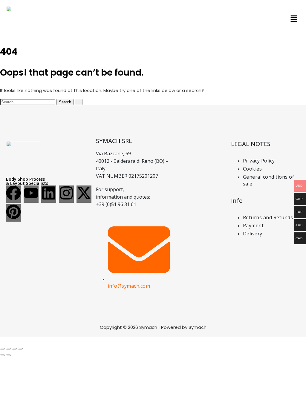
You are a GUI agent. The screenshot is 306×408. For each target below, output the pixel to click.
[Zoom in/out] (2, 348)
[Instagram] (66, 194)
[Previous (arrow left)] (2, 355)
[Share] (14, 348)
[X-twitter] (83, 194)
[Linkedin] (48, 194)
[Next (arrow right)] (8, 355)
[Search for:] (28, 102)
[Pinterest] (13, 213)
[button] (294, 19)
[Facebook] (13, 194)
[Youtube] (31, 194)
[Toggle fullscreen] (8, 348)
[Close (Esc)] (20, 348)
